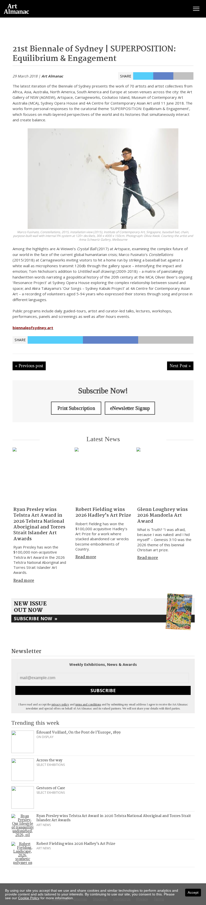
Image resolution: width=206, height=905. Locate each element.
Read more (23, 581)
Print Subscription (76, 408)
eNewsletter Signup (130, 408)
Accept (193, 892)
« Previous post (29, 365)
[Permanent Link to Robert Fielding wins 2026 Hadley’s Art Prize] (103, 475)
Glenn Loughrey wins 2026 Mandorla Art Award (162, 515)
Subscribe (103, 690)
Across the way (49, 760)
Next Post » (180, 365)
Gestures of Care (50, 788)
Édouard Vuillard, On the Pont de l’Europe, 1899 (78, 733)
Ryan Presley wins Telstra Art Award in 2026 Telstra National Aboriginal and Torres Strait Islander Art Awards (39, 524)
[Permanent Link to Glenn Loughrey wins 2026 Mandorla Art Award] (164, 475)
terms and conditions (88, 704)
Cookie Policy (28, 898)
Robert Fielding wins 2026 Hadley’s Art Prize (103, 512)
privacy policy (60, 704)
